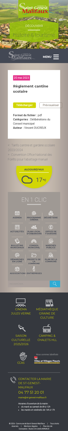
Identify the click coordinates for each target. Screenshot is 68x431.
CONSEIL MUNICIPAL (34, 246)
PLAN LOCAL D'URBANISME (34, 232)
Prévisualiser (51, 105)
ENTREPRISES (34, 273)
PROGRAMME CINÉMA (34, 218)
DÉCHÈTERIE (51, 217)
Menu (47, 57)
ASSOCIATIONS (18, 273)
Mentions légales (31, 426)
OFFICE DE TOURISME (51, 232)
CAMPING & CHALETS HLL (47, 338)
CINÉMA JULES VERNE (21, 311)
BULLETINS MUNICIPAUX (17, 246)
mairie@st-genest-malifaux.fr (32, 397)
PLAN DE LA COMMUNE (51, 260)
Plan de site (47, 426)
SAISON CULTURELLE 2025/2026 (21, 340)
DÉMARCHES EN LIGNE (17, 260)
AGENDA (17, 217)
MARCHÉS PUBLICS (51, 246)
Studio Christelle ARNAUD (39, 429)
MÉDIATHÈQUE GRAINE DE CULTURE (47, 313)
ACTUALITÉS (17, 231)
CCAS (21, 362)
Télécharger (24, 105)
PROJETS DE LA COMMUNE (34, 261)
